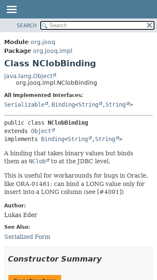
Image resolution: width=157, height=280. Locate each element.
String (88, 104)
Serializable (24, 104)
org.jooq (43, 42)
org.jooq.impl (52, 50)
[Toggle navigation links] (11, 10)
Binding (63, 104)
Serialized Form (27, 236)
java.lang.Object (28, 76)
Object (41, 131)
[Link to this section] (107, 258)
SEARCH (27, 26)
